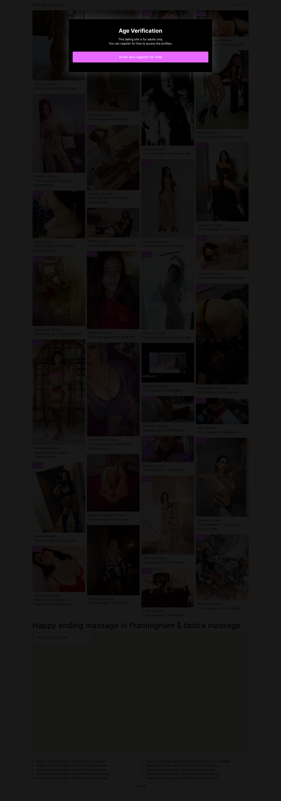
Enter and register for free (140, 57)
